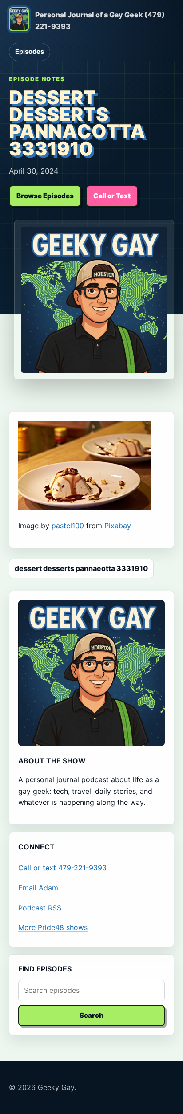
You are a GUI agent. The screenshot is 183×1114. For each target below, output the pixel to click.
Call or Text (112, 196)
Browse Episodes (45, 196)
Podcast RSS (39, 907)
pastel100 (68, 525)
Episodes (29, 52)
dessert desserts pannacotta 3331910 (81, 568)
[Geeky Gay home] (19, 21)
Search (91, 1015)
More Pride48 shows (53, 927)
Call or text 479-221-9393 (62, 867)
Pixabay (117, 525)
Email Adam (38, 887)
